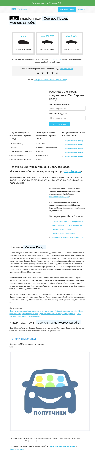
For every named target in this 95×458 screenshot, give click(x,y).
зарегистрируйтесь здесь (59, 196)
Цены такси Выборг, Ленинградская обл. (61, 311)
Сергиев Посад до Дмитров (76, 144)
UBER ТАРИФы (19, 9)
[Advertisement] (28, 202)
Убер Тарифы (72, 171)
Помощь (81, 9)
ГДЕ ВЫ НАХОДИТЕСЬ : (59, 104)
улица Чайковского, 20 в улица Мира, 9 (67, 221)
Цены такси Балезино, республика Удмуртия (57, 313)
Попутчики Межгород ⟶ (25, 338)
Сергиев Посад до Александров (78, 152)
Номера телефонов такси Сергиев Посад (50, 79)
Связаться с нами (17, 449)
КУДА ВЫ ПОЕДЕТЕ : (58, 113)
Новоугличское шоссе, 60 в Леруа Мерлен (69, 225)
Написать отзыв (66, 68)
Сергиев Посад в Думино (62, 229)
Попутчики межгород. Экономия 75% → (47, 3)
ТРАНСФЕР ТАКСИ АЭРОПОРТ (62, 446)
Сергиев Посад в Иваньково (63, 233)
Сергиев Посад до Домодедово (77, 156)
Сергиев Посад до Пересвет (76, 148)
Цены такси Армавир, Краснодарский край (26, 311)
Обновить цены (55, 59)
